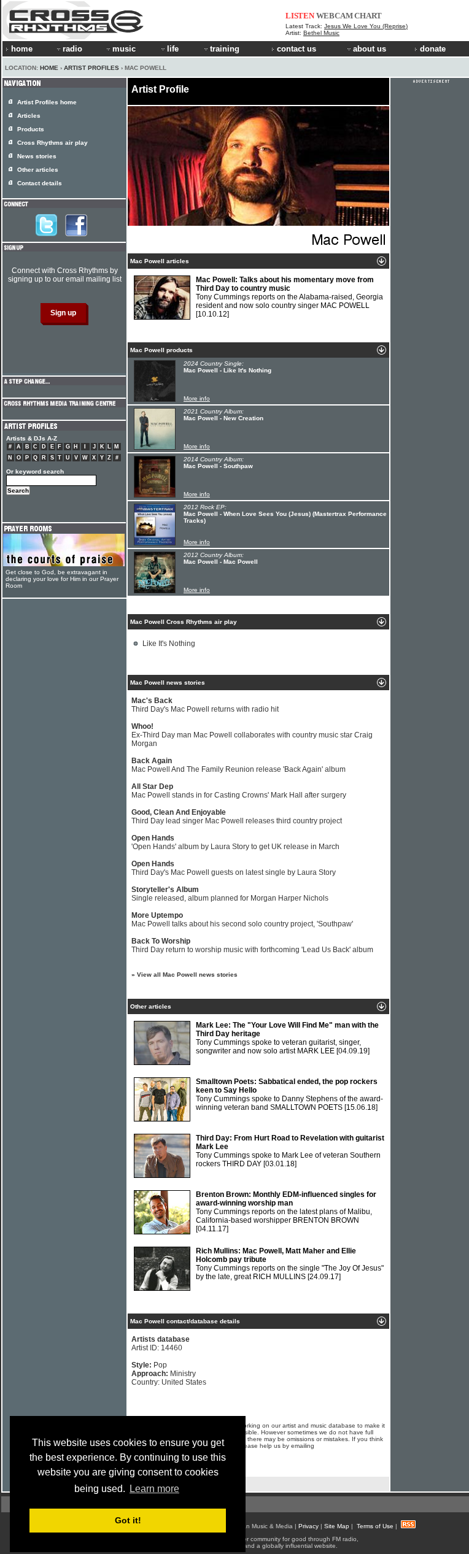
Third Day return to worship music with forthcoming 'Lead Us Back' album (252, 945)
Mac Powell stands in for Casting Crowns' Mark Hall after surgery (238, 790)
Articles (29, 115)
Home (49, 67)
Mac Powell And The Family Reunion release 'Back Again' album (238, 765)
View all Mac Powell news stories (187, 974)
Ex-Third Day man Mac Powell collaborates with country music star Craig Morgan (252, 735)
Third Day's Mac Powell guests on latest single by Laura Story (233, 868)
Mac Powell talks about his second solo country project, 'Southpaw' (242, 919)
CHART (368, 15)
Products (30, 129)
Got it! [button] (128, 1520)
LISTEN (299, 15)
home (22, 48)
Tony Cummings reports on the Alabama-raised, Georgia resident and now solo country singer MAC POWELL (289, 296)
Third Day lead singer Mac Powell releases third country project (236, 816)
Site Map (336, 1526)
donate (433, 48)
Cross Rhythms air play (52, 142)
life (173, 48)
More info (197, 398)
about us (369, 48)
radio (72, 48)
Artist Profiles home (47, 102)
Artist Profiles (91, 67)
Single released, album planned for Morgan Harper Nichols (229, 893)
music (124, 48)
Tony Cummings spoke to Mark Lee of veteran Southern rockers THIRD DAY (290, 1151)
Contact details (39, 183)
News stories (36, 156)
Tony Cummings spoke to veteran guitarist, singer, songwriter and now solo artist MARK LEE (287, 1038)
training (224, 48)
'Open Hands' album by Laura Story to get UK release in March (235, 842)
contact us (296, 48)
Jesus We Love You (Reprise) (366, 26)
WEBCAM (334, 15)
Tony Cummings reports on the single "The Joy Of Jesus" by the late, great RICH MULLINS (290, 1264)
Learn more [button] (154, 1488)
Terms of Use (375, 1526)
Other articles (37, 169)
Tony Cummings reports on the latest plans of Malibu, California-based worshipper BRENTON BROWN (286, 1211)
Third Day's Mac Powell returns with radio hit (205, 705)
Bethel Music (321, 32)
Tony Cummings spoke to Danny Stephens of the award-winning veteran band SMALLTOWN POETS (289, 1094)
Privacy (308, 1526)
